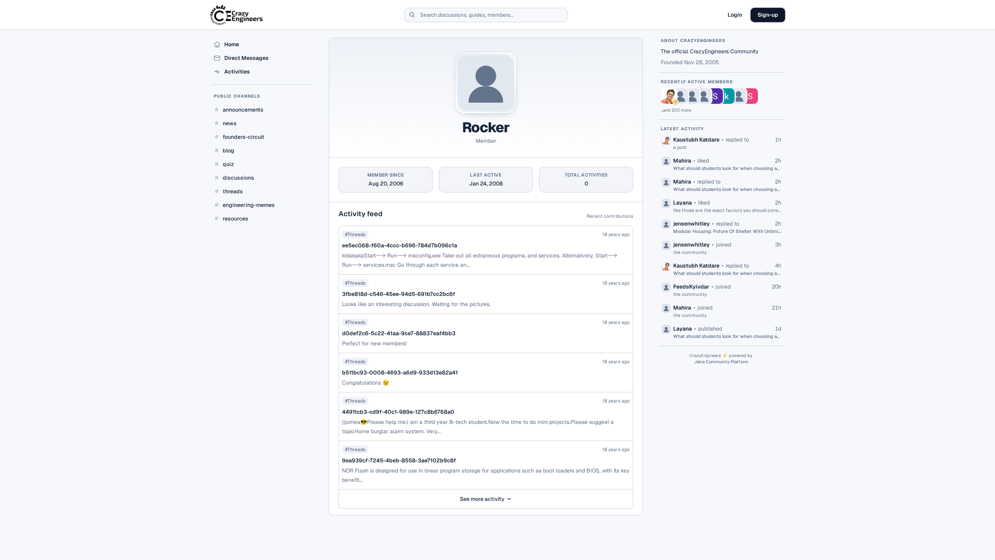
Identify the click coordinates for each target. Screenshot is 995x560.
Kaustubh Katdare (696, 139)
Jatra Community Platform (721, 361)
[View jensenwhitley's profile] (703, 96)
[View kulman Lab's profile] (727, 96)
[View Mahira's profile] (680, 96)
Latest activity (682, 128)
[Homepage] (237, 15)
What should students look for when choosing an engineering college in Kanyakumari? (727, 168)
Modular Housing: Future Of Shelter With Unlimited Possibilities (727, 231)
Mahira (682, 160)
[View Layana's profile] (692, 96)
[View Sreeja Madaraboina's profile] (715, 96)
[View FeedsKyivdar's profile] (738, 96)
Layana (682, 202)
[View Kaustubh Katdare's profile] (668, 96)
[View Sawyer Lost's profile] (750, 96)
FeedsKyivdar (691, 286)
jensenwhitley (691, 223)
